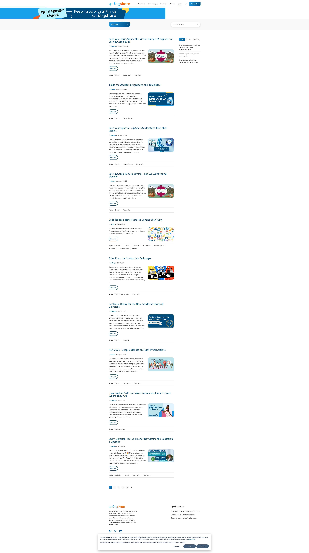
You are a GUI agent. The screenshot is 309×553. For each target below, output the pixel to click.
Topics (189, 39)
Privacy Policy (191, 539)
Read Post (113, 68)
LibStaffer (135, 245)
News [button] (180, 4)
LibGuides (118, 245)
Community (138, 75)
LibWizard (112, 248)
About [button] (172, 4)
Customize (177, 546)
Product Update (128, 118)
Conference (137, 383)
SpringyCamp (127, 75)
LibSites (134, 248)
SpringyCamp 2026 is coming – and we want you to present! (138, 175)
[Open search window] (186, 4)
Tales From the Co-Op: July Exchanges (130, 258)
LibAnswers (146, 245)
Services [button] (163, 4)
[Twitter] (115, 531)
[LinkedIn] (120, 531)
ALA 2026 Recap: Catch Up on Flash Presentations (137, 349)
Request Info (195, 4)
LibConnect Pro (124, 248)
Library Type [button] (152, 4)
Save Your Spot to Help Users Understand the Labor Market (138, 129)
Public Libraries (128, 164)
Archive (196, 39)
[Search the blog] (198, 24)
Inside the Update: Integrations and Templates (135, 84)
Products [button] (141, 4)
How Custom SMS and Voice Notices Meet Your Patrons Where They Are (140, 394)
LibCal (127, 245)
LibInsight (126, 340)
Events (117, 75)
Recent (182, 39)
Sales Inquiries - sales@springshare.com (185, 511)
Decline (202, 546)
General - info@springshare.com (182, 515)
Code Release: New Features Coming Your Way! (135, 219)
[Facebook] (110, 531)
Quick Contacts (178, 506)
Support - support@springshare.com (184, 518)
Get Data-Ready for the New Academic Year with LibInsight (136, 305)
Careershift (140, 164)
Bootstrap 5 (147, 475)
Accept (189, 546)
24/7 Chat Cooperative (122, 294)
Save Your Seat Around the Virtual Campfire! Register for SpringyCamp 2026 (141, 40)
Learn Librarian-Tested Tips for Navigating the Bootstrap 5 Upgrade (141, 440)
